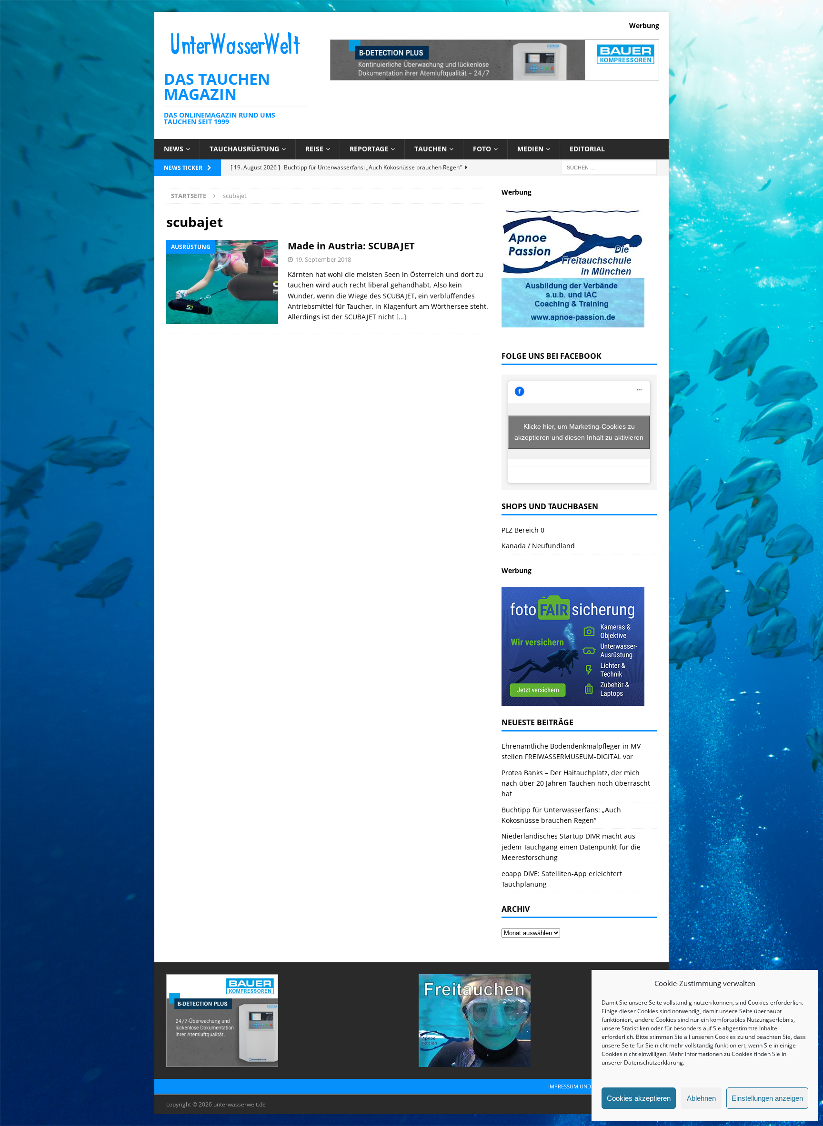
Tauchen (430, 148)
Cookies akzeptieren (639, 1098)
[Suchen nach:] (609, 166)
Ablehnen (701, 1098)
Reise (314, 148)
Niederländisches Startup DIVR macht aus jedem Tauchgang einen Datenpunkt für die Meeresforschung (571, 846)
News (173, 148)
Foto (482, 148)
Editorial (587, 148)
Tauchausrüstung (244, 148)
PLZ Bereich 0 (523, 529)
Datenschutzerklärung (653, 1062)
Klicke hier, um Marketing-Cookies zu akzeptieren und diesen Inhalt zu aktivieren (578, 432)
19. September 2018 (323, 259)
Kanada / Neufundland (538, 545)
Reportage (369, 148)
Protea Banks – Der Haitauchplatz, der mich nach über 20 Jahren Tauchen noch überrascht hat (576, 783)
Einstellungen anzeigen (767, 1098)
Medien (530, 148)
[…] (401, 316)
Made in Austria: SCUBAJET (351, 245)
